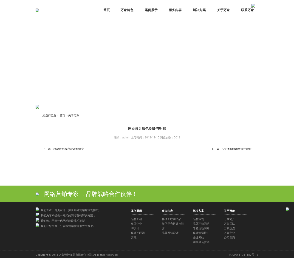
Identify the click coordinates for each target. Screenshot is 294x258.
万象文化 (229, 233)
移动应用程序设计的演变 (69, 149)
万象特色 (127, 10)
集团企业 (136, 224)
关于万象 (223, 10)
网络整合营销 (201, 242)
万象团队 (229, 224)
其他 (133, 237)
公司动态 (229, 237)
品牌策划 (198, 219)
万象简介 (229, 219)
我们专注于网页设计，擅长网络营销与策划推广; (69, 210)
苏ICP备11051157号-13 (243, 255)
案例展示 (151, 10)
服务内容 (175, 10)
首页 (106, 10)
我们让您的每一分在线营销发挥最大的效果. (66, 226)
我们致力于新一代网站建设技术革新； (63, 221)
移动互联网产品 (171, 219)
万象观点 (229, 228)
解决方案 (199, 10)
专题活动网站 (201, 228)
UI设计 (135, 228)
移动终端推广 (201, 233)
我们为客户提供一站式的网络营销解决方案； (67, 215)
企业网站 (198, 237)
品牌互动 (136, 219)
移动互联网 (138, 233)
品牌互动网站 (201, 224)
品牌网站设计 (170, 233)
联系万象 (247, 10)
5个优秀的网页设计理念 (237, 149)
